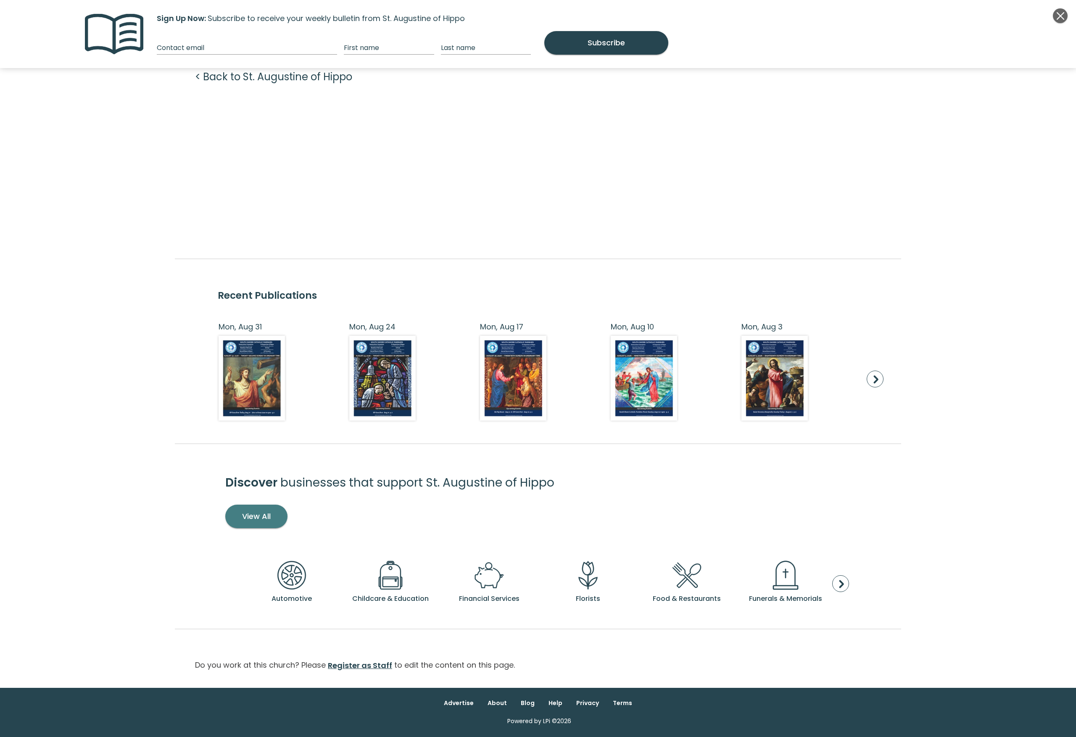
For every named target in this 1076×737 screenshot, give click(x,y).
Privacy (587, 703)
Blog (528, 703)
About (497, 703)
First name (361, 48)
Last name (458, 48)
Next (875, 379)
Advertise (459, 703)
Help (555, 703)
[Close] (1060, 15)
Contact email (180, 48)
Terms (622, 703)
